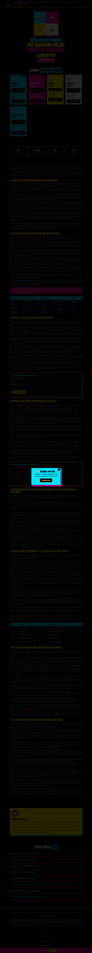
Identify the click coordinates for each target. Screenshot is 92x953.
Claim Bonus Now (46, 480)
